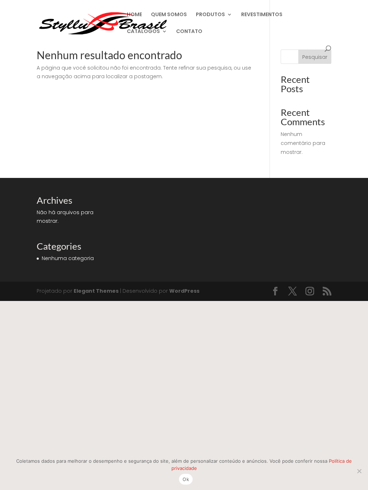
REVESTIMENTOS (261, 15)
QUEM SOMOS (169, 15)
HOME (134, 15)
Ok (186, 479)
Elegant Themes (96, 291)
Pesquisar (314, 57)
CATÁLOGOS (143, 32)
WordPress (184, 291)
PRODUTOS (210, 15)
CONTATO (189, 32)
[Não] (359, 471)
